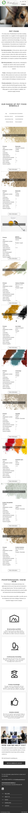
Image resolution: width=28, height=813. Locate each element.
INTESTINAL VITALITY (9, 116)
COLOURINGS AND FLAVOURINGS (16, 113)
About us (7, 796)
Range (6, 799)
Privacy (8, 812)
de (25, 1)
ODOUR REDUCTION (9, 119)
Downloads (8, 802)
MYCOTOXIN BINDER (19, 116)
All (6, 113)
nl (20, 1)
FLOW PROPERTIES (19, 119)
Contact (7, 805)
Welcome (7, 793)
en (23, 1)
